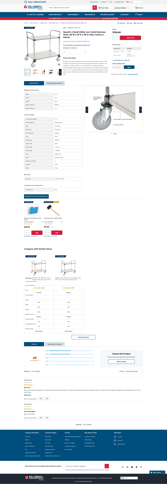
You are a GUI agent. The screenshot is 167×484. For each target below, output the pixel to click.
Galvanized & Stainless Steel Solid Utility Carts (74, 23)
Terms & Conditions (80, 481)
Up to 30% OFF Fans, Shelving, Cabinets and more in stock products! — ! (84, 18)
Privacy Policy (92, 470)
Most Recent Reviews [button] (132, 371)
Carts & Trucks (34, 23)
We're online (157, 472)
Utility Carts (43, 23)
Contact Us (104, 2)
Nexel (64, 28)
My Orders (47, 443)
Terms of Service (102, 470)
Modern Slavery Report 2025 (32, 456)
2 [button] (64, 52)
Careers (27, 440)
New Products (88, 440)
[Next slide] (140, 110)
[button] (134, 2)
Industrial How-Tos (90, 446)
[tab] (34, 83)
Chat (110, 2)
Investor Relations (30, 446)
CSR (26, 449)
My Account (48, 440)
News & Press (28, 443)
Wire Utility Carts (53, 23)
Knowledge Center (119, 2)
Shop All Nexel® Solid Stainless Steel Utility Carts (76, 45)
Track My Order (49, 446)
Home (25, 23)
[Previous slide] (87, 110)
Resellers (67, 440)
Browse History (94, 2)
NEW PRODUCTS (90, 15)
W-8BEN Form (48, 453)
